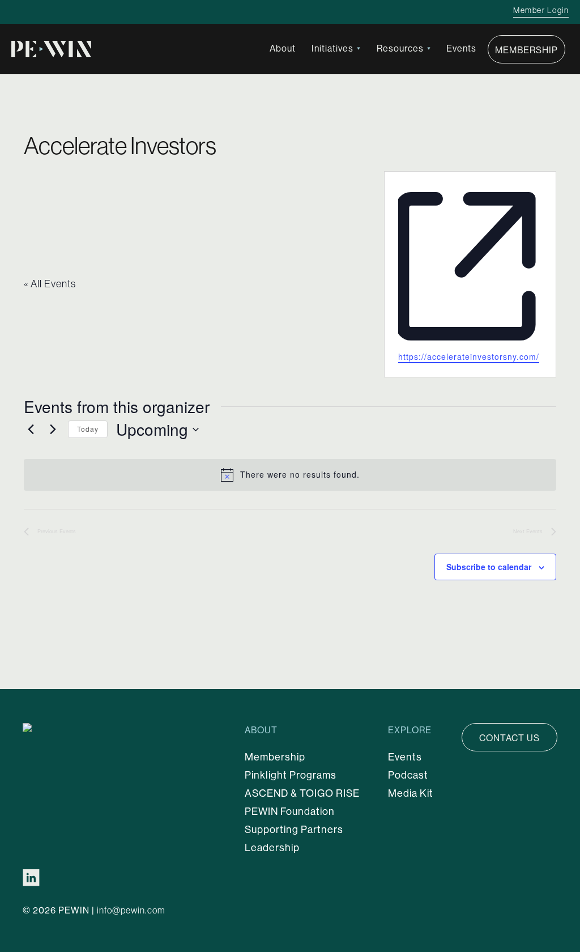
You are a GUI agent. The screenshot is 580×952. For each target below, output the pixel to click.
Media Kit (410, 793)
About (283, 48)
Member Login (541, 10)
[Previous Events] (30, 429)
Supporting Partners (294, 829)
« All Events (50, 283)
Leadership (272, 847)
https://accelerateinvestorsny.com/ (468, 356)
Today (88, 429)
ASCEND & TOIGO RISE (302, 793)
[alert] (290, 475)
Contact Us (509, 737)
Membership (526, 50)
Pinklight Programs (290, 774)
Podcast (408, 774)
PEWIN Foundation (290, 811)
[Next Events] (52, 429)
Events (461, 48)
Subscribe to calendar (488, 566)
